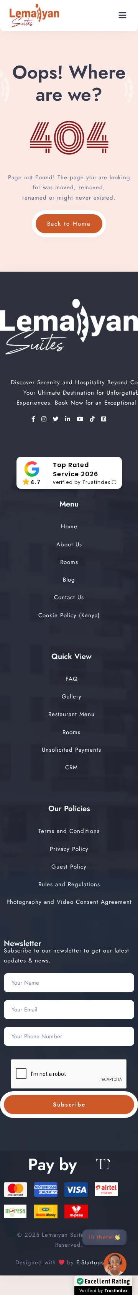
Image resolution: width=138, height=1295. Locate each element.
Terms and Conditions (69, 831)
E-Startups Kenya (98, 1262)
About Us (69, 544)
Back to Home (69, 224)
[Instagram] (45, 419)
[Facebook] (34, 419)
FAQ (72, 679)
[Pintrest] (104, 419)
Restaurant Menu (71, 714)
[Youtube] (81, 419)
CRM (71, 767)
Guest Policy (69, 866)
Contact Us (69, 597)
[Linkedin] (69, 419)
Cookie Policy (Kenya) (69, 615)
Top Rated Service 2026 (75, 469)
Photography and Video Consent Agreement (69, 902)
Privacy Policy (69, 849)
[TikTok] (93, 419)
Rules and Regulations (69, 884)
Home (69, 526)
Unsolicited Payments (71, 750)
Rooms (69, 562)
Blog (69, 579)
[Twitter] (57, 419)
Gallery (72, 696)
